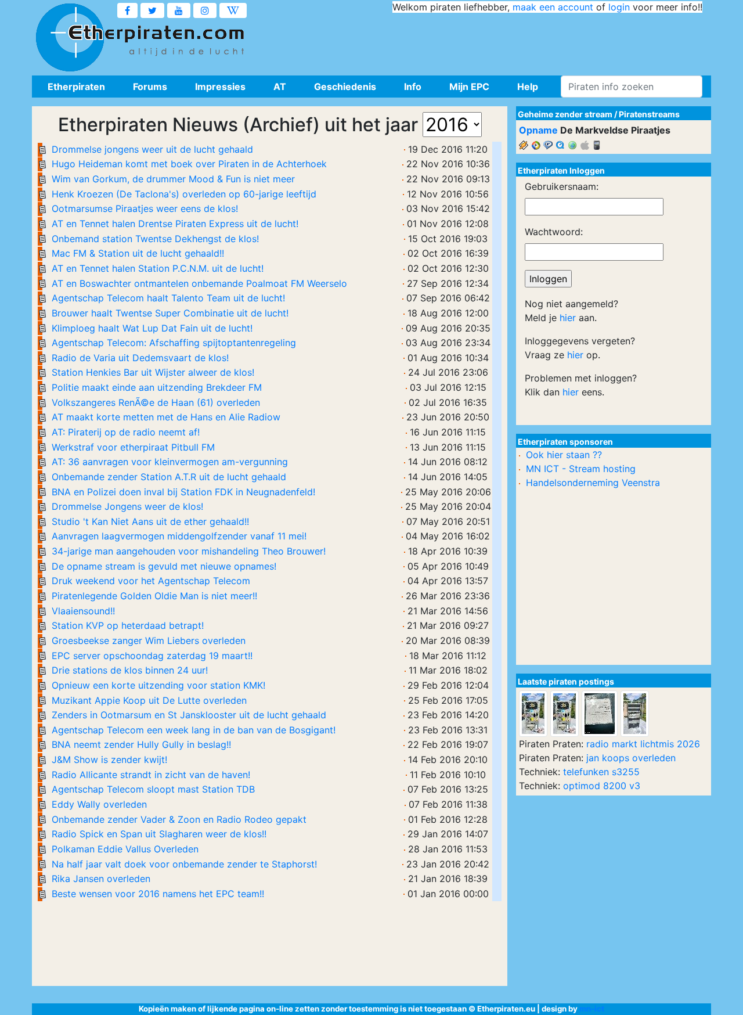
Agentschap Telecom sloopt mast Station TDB (153, 789)
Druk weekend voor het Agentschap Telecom (151, 580)
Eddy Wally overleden (99, 804)
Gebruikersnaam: (561, 186)
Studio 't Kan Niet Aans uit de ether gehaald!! (150, 521)
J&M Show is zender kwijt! (109, 759)
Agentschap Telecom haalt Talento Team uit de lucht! (168, 298)
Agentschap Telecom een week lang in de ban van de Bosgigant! (194, 730)
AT (279, 86)
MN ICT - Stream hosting (581, 468)
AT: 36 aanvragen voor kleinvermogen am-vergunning (170, 461)
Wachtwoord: (554, 231)
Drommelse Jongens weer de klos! (127, 506)
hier (568, 317)
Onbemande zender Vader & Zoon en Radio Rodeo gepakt (179, 819)
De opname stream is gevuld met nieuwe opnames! (164, 566)
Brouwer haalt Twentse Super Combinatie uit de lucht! (170, 313)
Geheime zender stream (565, 114)
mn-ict (591, 1008)
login (619, 7)
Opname (538, 130)
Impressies (220, 86)
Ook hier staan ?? (564, 454)
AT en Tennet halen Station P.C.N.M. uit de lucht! (158, 268)
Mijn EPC (469, 86)
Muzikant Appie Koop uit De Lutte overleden (149, 700)
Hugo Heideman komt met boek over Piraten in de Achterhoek (189, 164)
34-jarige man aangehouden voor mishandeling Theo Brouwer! (189, 551)
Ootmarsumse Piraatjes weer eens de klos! (145, 208)
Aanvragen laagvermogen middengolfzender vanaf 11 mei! (179, 536)
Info (412, 86)
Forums (150, 86)
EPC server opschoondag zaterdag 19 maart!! (152, 655)
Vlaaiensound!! (83, 611)
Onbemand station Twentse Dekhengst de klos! (155, 238)
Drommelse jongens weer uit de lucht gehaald (152, 149)
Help (527, 86)
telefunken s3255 (601, 772)
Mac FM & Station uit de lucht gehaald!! (138, 253)
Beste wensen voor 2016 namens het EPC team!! (158, 893)
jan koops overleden (631, 758)
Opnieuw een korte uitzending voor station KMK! (158, 685)
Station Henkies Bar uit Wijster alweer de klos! (153, 372)
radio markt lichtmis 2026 (643, 744)
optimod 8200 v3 (601, 785)
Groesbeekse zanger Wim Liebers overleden (149, 640)
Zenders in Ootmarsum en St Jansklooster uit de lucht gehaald (189, 715)
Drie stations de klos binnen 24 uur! (130, 670)
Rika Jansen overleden (101, 878)
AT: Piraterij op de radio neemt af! (126, 432)
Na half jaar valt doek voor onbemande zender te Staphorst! (184, 864)
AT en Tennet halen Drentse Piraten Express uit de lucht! (175, 223)
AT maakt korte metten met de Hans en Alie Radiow (166, 417)
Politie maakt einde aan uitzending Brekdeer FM (157, 387)
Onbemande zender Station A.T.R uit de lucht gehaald (169, 477)
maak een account (553, 7)
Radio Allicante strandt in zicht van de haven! (151, 774)
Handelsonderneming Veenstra (593, 482)
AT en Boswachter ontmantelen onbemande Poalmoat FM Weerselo (199, 283)
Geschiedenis (345, 86)
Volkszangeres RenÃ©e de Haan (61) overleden (156, 402)
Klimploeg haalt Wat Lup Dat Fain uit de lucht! (152, 328)
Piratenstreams (649, 114)
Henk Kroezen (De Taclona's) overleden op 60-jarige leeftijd (184, 194)
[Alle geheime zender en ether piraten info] (69, 37)
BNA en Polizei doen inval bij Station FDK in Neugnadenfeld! (183, 492)
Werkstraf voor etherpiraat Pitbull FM (133, 447)
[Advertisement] (491, 41)
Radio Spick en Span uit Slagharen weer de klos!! (159, 834)
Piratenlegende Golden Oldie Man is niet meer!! (154, 596)
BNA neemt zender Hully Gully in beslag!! (141, 744)
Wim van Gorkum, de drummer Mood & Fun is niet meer (173, 179)
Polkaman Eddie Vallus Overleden (125, 849)
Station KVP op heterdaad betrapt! (128, 625)
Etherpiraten (76, 86)
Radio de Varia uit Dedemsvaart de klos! (140, 357)
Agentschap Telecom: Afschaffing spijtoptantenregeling (174, 342)
